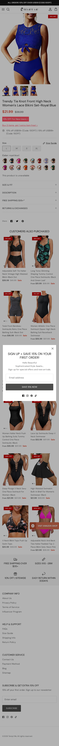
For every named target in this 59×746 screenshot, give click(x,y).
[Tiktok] (36, 396)
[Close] (52, 348)
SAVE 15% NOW (29, 387)
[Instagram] (27, 396)
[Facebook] (23, 396)
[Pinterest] (32, 396)
